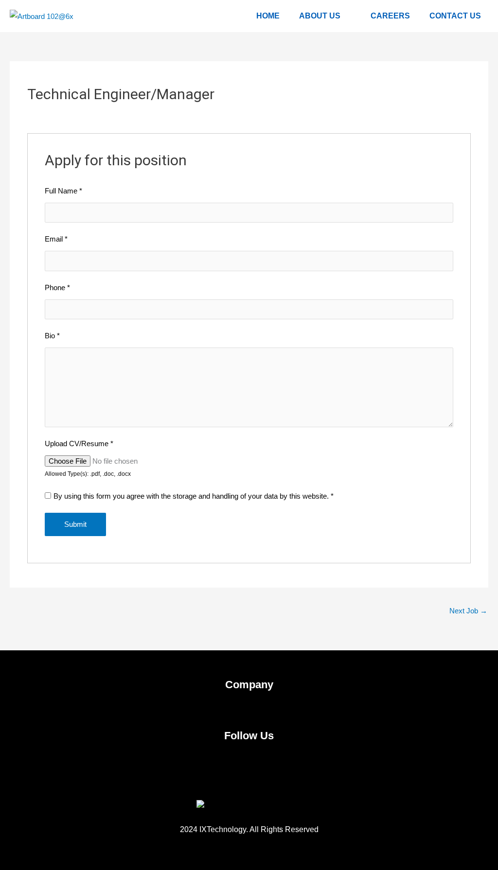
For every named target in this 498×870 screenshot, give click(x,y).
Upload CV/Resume (79, 443)
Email (56, 239)
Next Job (468, 611)
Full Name (63, 191)
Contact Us (455, 16)
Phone (57, 287)
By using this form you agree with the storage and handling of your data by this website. (193, 496)
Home (268, 16)
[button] (249, 708)
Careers (390, 16)
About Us (319, 16)
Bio (52, 335)
